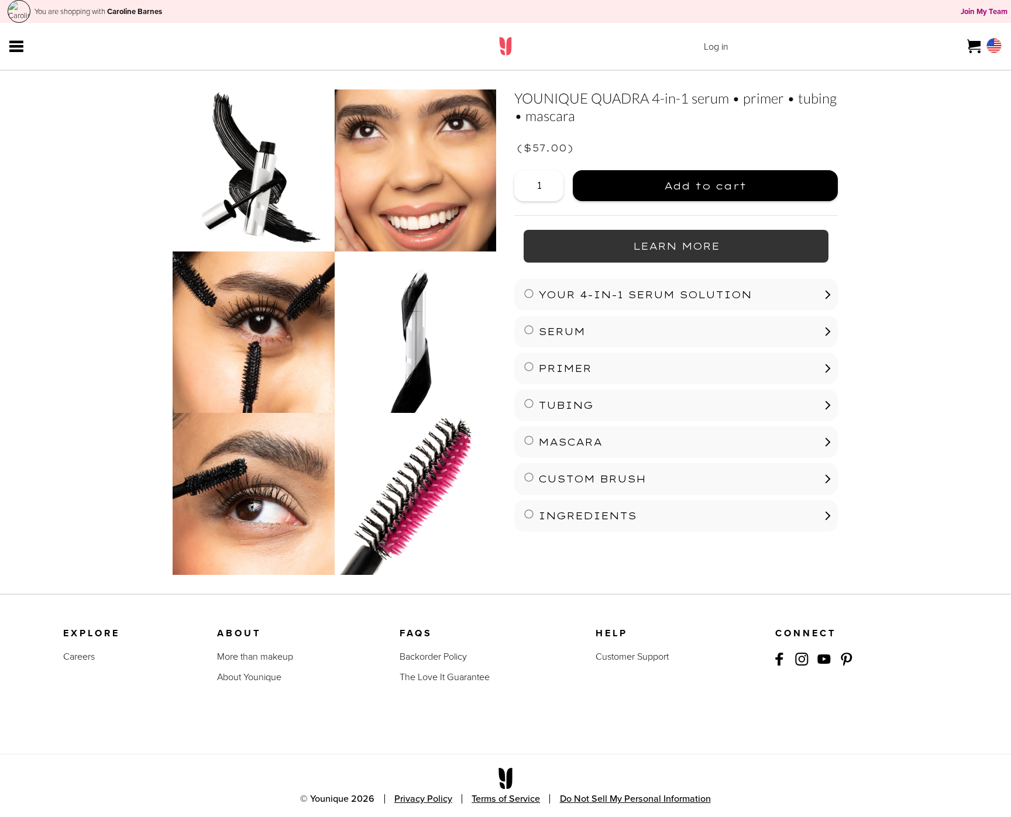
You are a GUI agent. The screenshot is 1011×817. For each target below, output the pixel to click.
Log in (716, 46)
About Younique (249, 677)
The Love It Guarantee (445, 677)
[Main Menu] (16, 46)
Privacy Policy (423, 798)
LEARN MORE (676, 245)
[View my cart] (974, 46)
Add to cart (660, 181)
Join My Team (984, 11)
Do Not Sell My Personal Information (635, 798)
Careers (79, 656)
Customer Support (632, 656)
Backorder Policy (433, 656)
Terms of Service (506, 798)
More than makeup (255, 656)
